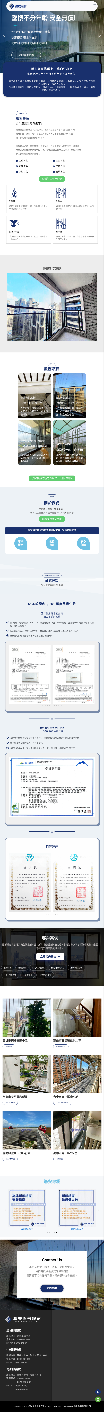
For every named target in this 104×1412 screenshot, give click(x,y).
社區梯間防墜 (60, 1046)
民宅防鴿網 (28, 975)
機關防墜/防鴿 (57, 967)
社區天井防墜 (10, 1159)
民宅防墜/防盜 (45, 975)
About (52, 496)
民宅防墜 (9, 1046)
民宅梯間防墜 (10, 1103)
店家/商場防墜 (76, 967)
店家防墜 (60, 1159)
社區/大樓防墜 (10, 975)
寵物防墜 (8, 967)
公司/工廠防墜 (38, 967)
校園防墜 (22, 967)
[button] (4, 35)
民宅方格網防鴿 (62, 1103)
